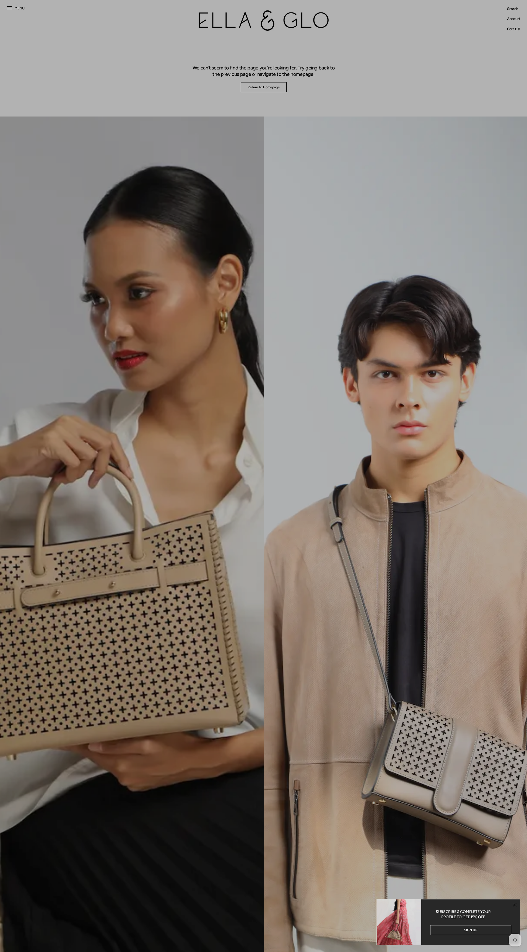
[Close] (514, 905)
